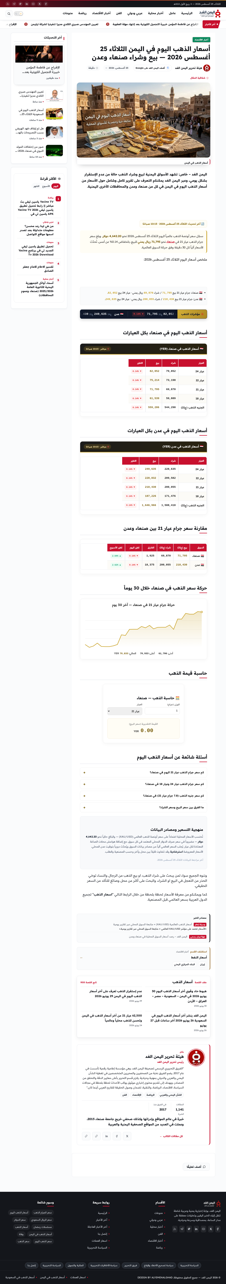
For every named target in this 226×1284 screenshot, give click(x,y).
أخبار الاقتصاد (101, 13)
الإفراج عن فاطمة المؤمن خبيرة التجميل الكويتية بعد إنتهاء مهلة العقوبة (168, 24)
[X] (39, 4)
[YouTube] (33, 4)
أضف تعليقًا (194, 1166)
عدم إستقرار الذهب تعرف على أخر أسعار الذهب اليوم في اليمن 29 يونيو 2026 (116, 995)
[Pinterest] (20, 4)
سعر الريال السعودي (41, 1219)
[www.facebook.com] (117, 1136)
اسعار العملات (99, 1240)
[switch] (18, 13)
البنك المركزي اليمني (184, 964)
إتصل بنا (102, 1233)
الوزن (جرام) (173, 704)
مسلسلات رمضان (43, 1226)
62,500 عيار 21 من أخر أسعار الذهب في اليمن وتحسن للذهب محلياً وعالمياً (112, 1020)
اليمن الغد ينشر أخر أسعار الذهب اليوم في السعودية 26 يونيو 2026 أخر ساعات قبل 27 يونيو (178, 1023)
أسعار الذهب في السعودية (20, 1277)
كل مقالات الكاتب (171, 1136)
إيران (202, 964)
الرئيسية (186, 13)
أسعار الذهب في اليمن (40, 1234)
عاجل (172, 13)
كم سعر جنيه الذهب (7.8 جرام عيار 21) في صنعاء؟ (173, 795)
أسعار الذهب (183, 982)
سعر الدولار (20, 1219)
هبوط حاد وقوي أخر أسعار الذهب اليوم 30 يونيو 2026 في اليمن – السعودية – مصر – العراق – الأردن (179, 998)
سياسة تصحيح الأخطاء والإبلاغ (158, 1265)
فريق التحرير (130, 1265)
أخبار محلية (155, 13)
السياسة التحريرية (97, 1247)
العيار (139, 704)
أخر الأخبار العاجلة (97, 1226)
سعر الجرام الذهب (43, 1212)
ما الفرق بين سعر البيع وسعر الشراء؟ (181, 807)
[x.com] (127, 1136)
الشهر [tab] (36, 186)
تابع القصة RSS (89, 982)
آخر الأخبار (101, 1219)
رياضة (82, 13)
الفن (119, 13)
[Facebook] (46, 4)
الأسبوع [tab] (46, 186)
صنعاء (170, 241)
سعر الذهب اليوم (43, 1241)
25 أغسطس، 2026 (118, 67)
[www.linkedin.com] (106, 1136)
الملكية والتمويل (76, 1265)
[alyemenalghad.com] (96, 1136)
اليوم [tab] (55, 186)
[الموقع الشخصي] (86, 1136)
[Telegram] (14, 4)
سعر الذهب (23, 1241)
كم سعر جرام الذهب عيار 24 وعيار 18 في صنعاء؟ (174, 784)
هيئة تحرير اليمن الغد (188, 68)
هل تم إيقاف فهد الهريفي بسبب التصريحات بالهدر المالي (29, 132)
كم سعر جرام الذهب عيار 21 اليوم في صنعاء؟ (177, 772)
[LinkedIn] (27, 4)
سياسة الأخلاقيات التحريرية (104, 1265)
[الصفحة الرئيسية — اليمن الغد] (210, 14)
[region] (143, 385)
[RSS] (7, 4)
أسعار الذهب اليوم (19, 1212)
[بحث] (9, 13)
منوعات (68, 13)
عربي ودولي (134, 13)
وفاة (21, 1234)
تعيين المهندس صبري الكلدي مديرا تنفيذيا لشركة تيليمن (77, 24)
